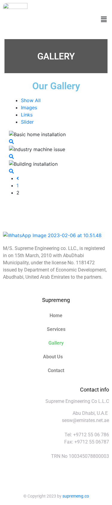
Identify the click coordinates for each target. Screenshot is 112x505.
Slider (27, 122)
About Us (53, 357)
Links (27, 115)
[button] (104, 19)
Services (56, 329)
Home (56, 315)
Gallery (56, 343)
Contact (56, 370)
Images (29, 107)
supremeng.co (75, 496)
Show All (31, 100)
